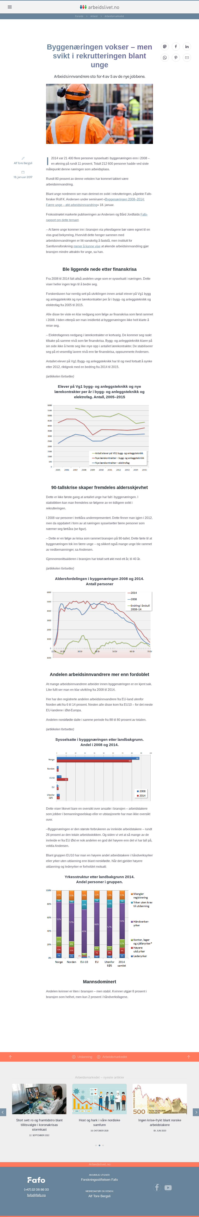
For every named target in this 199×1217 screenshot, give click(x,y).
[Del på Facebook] (176, 46)
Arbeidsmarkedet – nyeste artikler (99, 1077)
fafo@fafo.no (36, 1195)
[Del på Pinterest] (176, 58)
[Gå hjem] (99, 7)
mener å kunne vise (86, 246)
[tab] (96, 1145)
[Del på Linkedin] (187, 46)
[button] (10, 7)
